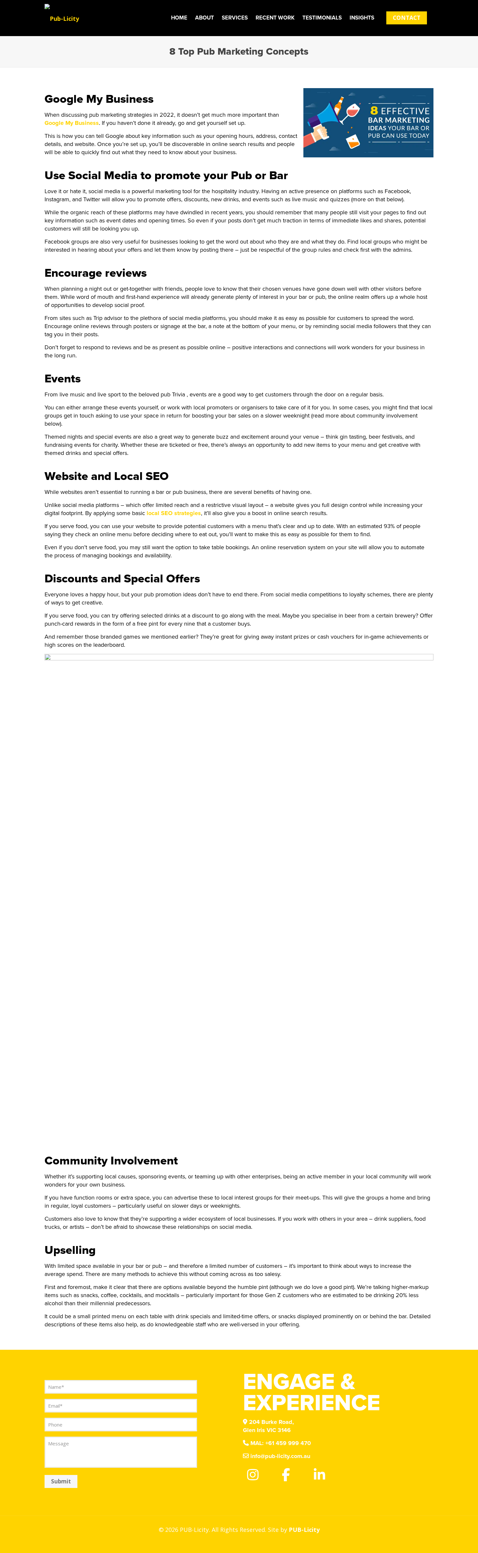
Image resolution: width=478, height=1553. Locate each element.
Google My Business (72, 123)
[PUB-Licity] (62, 18)
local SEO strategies (174, 513)
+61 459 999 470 (280, 1443)
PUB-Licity (304, 1529)
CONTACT (406, 17)
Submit (61, 1481)
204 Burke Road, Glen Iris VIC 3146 (268, 1426)
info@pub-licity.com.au (279, 1456)
